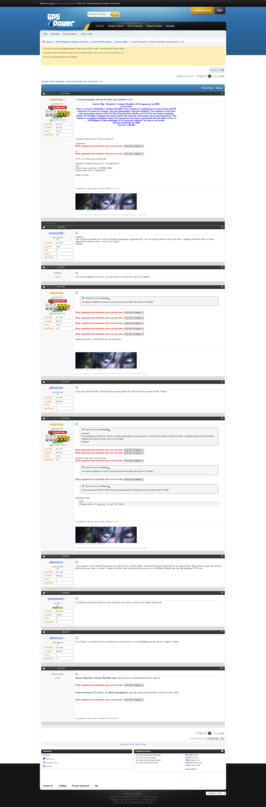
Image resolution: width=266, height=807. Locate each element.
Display (219, 88)
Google (49, 766)
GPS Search (135, 26)
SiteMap (62, 786)
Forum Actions (69, 34)
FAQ (45, 34)
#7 (222, 556)
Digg (48, 755)
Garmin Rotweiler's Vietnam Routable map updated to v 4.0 (76, 81)
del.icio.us (50, 759)
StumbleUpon (51, 763)
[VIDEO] (188, 763)
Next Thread (140, 744)
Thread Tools (207, 88)
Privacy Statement (80, 786)
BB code (189, 755)
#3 (222, 267)
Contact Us (48, 786)
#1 (222, 93)
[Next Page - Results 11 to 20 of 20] (216, 76)
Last (220, 76)
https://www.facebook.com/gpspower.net (109, 53)
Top (222, 739)
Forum (100, 26)
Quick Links (86, 34)
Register (101, 504)
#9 (222, 632)
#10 (221, 668)
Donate (170, 26)
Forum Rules (154, 26)
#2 (222, 227)
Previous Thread (127, 744)
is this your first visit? (66, 3)
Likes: (216, 70)
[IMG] (187, 760)
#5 (222, 382)
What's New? (116, 26)
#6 (222, 418)
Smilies (188, 758)
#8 (222, 593)
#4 (222, 287)
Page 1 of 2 (202, 76)
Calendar (54, 34)
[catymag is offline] (57, 120)
